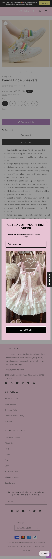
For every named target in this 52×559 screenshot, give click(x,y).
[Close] (47, 222)
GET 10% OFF (26, 330)
